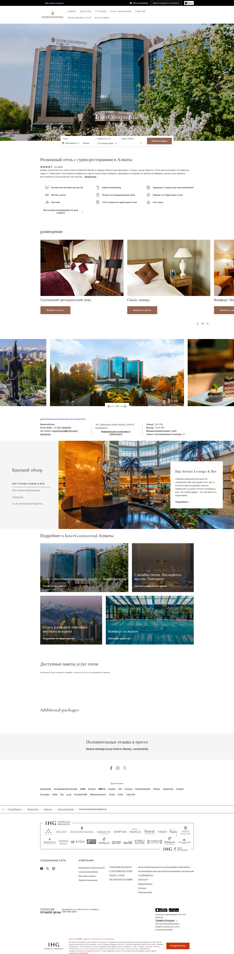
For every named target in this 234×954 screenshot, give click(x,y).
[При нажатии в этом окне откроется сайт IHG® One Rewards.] (176, 849)
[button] (189, 3)
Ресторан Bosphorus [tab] (26, 490)
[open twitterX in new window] (123, 768)
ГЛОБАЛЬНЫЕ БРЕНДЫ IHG (120, 867)
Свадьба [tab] (18, 497)
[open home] (4, 809)
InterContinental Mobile (88, 872)
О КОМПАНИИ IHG (145, 875)
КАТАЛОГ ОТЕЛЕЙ (116, 875)
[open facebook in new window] (109, 768)
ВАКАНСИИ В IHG (145, 884)
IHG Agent (142, 888)
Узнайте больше (164, 920)
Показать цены (159, 141)
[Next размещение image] (207, 323)
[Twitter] (47, 868)
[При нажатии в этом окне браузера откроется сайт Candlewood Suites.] (184, 842)
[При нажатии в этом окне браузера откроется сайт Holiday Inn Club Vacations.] (169, 842)
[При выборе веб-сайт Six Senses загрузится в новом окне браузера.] (48, 831)
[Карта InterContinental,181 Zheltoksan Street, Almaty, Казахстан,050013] (63, 419)
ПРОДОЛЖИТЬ (178, 946)
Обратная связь (145, 892)
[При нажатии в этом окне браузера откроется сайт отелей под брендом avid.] (128, 842)
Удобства (85, 11)
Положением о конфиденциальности (87, 951)
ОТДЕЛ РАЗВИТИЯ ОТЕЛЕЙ (121, 871)
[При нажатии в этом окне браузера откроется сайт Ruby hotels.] (173, 831)
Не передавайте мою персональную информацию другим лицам (166, 871)
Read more (90, 176)
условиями (148, 946)
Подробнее (181, 502)
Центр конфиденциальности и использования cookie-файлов (164, 867)
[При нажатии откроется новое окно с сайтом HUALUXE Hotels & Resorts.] (185, 831)
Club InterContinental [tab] (27, 504)
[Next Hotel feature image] (123, 406)
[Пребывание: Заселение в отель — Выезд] (77, 143)
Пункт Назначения (121, 11)
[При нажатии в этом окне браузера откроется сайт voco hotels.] (162, 831)
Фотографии (102, 18)
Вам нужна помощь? (54, 3)
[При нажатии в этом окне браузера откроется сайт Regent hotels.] (61, 831)
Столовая (101, 11)
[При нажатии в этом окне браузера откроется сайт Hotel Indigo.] (135, 831)
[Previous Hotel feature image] (110, 406)
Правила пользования (88, 880)
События (140, 11)
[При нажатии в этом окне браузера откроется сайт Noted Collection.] (149, 831)
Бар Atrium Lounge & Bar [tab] (28, 483)
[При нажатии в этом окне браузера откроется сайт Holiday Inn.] (104, 842)
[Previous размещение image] (198, 323)
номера (72, 11)
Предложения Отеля (79, 18)
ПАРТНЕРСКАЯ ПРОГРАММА (121, 879)
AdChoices (142, 879)
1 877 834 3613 (69, 912)
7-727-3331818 (62, 427)
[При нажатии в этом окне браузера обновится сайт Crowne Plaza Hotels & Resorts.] (63, 842)
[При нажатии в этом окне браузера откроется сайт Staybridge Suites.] (155, 842)
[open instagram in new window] (116, 768)
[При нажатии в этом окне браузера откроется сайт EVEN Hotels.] (77, 842)
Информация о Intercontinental (92, 868)
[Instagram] (53, 868)
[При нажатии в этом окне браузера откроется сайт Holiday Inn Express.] (91, 842)
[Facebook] (42, 868)
